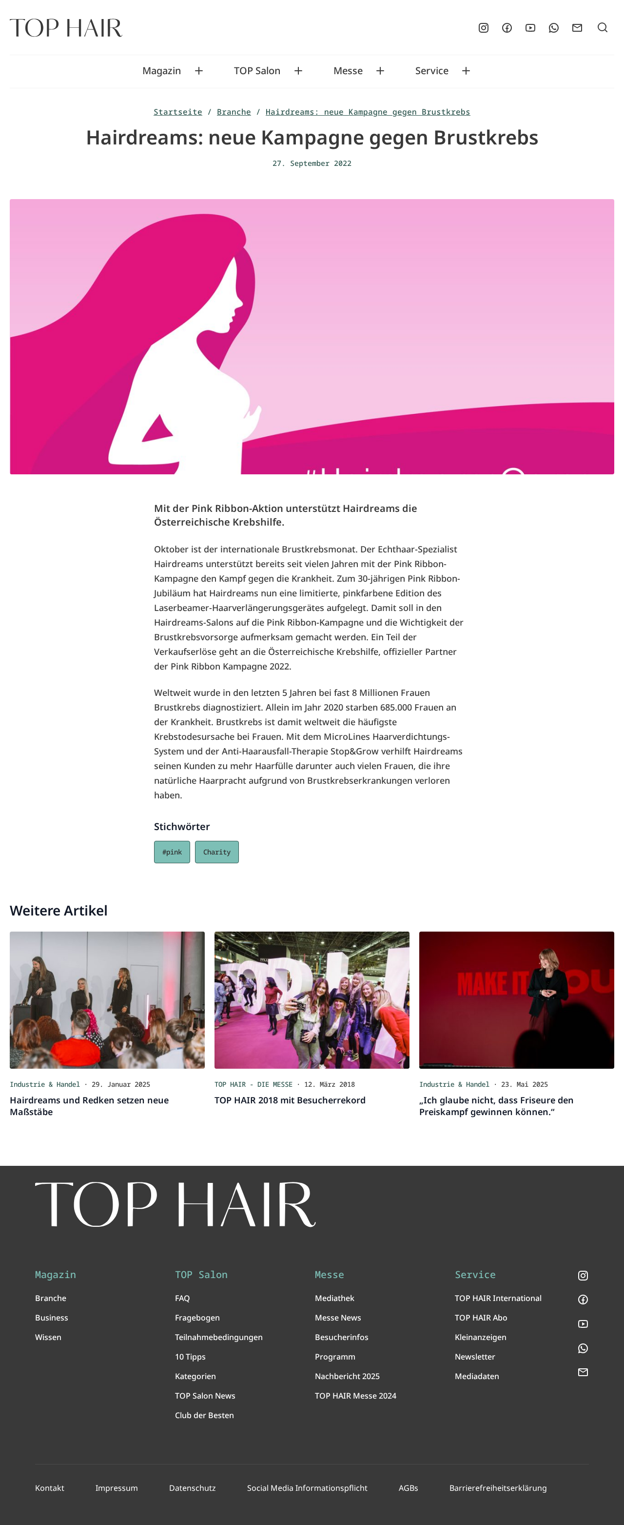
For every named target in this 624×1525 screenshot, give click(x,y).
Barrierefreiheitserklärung (498, 1488)
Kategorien (195, 1376)
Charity (217, 851)
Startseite (178, 111)
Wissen (48, 1337)
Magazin (161, 71)
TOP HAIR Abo (481, 1317)
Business (51, 1317)
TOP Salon (257, 71)
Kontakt (49, 1488)
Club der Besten (204, 1415)
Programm (335, 1356)
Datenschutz (192, 1488)
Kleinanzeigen (481, 1337)
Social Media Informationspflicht (307, 1488)
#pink (172, 851)
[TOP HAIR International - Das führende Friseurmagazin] (175, 1204)
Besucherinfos (342, 1337)
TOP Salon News (205, 1395)
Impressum (117, 1488)
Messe (348, 71)
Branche (234, 111)
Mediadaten (477, 1376)
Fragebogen (197, 1317)
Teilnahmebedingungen (219, 1337)
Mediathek (334, 1298)
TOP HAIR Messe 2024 (355, 1395)
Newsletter (475, 1356)
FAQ (182, 1298)
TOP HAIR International (498, 1298)
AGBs (408, 1488)
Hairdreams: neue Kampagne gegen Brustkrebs (368, 111)
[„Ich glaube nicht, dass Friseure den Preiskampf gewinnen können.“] (516, 1000)
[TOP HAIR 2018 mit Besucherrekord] (312, 1000)
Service (431, 71)
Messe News (338, 1317)
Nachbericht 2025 (347, 1376)
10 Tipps (190, 1356)
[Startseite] (66, 28)
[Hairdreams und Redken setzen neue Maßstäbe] (107, 1000)
